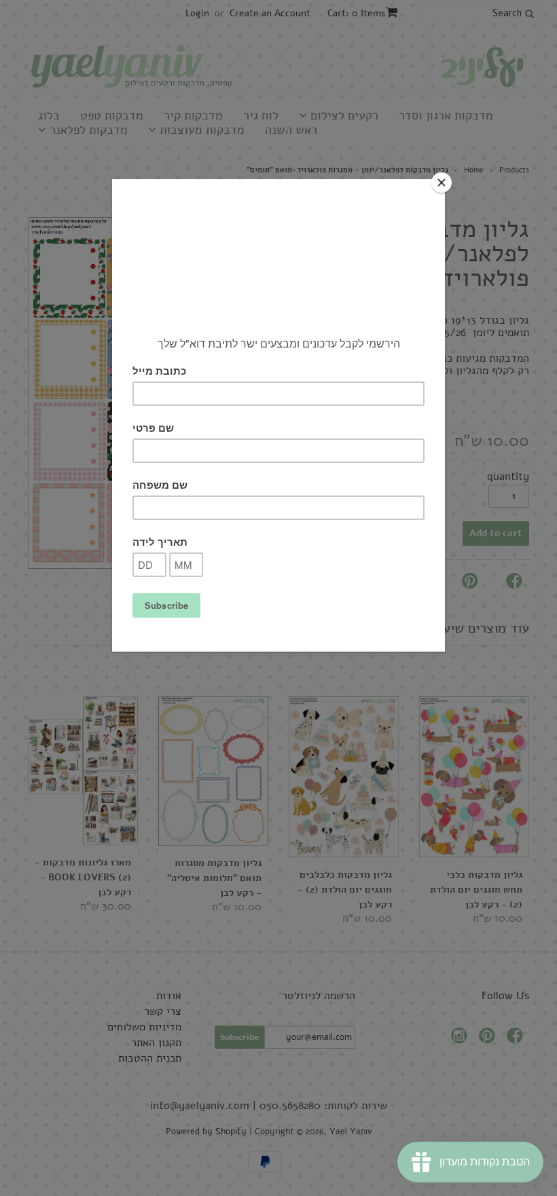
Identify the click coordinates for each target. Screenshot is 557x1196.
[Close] (441, 182)
